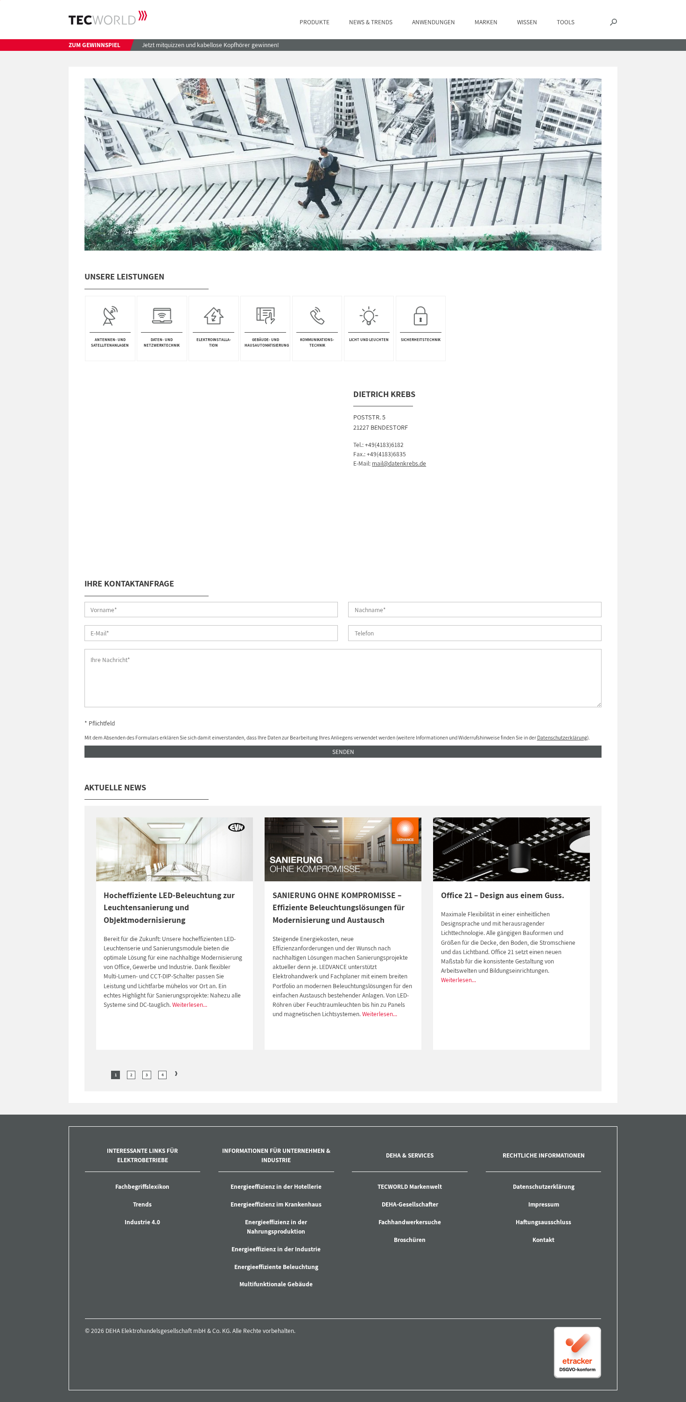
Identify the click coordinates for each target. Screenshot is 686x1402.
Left (102, 1073)
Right (176, 1073)
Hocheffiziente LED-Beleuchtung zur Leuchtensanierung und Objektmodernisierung (169, 907)
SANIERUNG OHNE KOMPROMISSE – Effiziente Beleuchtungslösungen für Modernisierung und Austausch (339, 907)
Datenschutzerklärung (562, 737)
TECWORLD (108, 17)
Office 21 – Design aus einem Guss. (502, 895)
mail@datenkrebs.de (399, 463)
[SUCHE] (613, 22)
